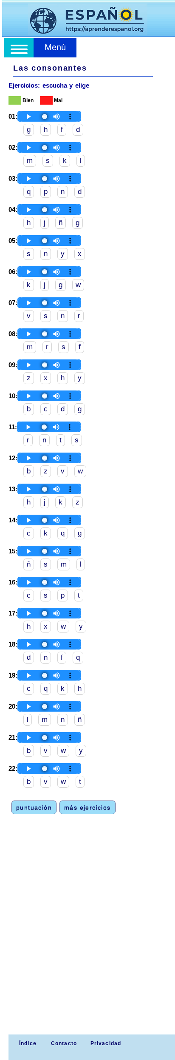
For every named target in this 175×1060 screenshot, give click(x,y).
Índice (27, 1043)
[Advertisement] (87, 942)
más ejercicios (87, 807)
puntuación (34, 807)
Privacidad (105, 1043)
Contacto (64, 1043)
